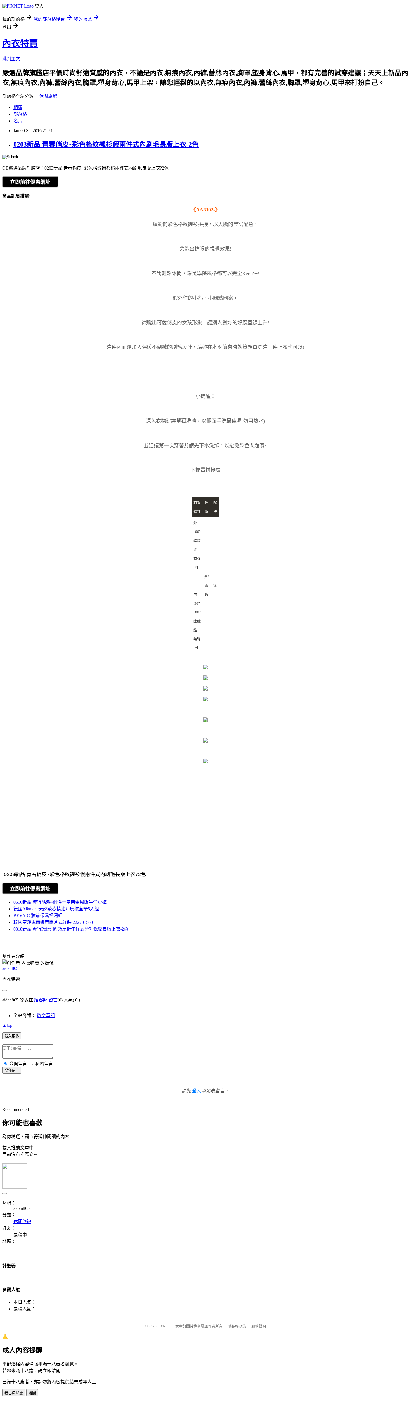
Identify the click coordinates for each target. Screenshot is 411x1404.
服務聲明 (258, 1326)
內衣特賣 (20, 43)
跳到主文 (11, 58)
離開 (32, 1393)
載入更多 (11, 1036)
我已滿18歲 (13, 1393)
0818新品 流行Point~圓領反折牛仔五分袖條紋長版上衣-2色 (70, 929)
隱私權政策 (237, 1326)
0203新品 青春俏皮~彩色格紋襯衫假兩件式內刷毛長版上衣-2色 (106, 144)
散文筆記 (46, 1015)
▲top (7, 1025)
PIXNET (163, 1326)
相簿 (17, 107)
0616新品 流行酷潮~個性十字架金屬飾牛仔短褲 (60, 902)
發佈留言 (11, 1070)
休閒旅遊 (48, 96)
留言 (53, 1000)
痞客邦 (41, 1000)
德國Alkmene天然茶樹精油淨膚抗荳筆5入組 (56, 908)
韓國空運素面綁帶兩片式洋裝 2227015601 (54, 922)
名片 (17, 120)
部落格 (20, 114)
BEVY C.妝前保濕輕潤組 (37, 915)
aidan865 (10, 968)
